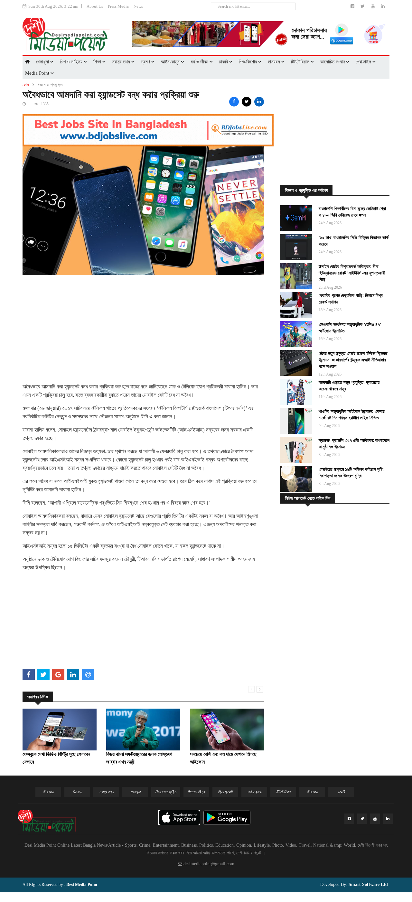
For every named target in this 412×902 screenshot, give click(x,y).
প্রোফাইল (364, 61)
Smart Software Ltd (367, 884)
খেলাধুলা (43, 61)
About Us (95, 6)
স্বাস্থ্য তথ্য (121, 61)
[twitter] (363, 6)
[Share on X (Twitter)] (246, 102)
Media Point (38, 73)
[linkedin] (383, 6)
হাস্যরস (274, 61)
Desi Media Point (81, 884)
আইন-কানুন (171, 61)
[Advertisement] (143, 320)
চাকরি (224, 61)
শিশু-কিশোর (248, 61)
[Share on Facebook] (234, 102)
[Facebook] (353, 6)
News (138, 6)
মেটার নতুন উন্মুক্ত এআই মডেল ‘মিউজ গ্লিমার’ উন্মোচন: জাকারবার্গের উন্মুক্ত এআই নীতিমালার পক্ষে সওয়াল (353, 360)
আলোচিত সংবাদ (333, 61)
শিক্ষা (97, 61)
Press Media (118, 6)
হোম (26, 84)
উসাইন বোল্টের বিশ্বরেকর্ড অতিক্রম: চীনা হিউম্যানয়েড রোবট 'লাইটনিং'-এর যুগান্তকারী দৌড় (352, 273)
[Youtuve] (373, 6)
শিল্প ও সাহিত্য (72, 61)
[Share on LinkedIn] (259, 102)
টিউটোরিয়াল (301, 61)
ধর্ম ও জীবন (200, 61)
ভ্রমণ (146, 61)
